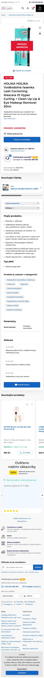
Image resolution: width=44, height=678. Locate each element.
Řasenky (24, 284)
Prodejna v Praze (29, 619)
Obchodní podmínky (31, 632)
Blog (24, 645)
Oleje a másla (12, 305)
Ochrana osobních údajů (33, 635)
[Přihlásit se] (27, 8)
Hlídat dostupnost (15, 133)
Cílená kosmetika (14, 288)
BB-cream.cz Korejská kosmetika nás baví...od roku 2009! (10, 649)
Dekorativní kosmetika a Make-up (21, 15)
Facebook (31, 602)
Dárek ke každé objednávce (17, 538)
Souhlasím (22, 673)
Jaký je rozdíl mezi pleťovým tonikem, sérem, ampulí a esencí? (11, 623)
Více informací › (10, 119)
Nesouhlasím (22, 669)
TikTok (19, 604)
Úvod (3, 15)
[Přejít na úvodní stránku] (7, 8)
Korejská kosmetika (15, 297)
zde (37, 665)
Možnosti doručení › (18, 151)
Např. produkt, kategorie (16, 26)
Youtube (19, 602)
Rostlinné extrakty (14, 310)
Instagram (8, 604)
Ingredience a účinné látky (18, 301)
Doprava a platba (30, 628)
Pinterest (29, 604)
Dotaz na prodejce (22, 139)
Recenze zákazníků (30, 649)
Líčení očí (11, 284)
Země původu (12, 293)
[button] (22, 8)
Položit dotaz (23, 385)
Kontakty (26, 615)
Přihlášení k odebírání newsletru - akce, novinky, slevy (19, 572)
